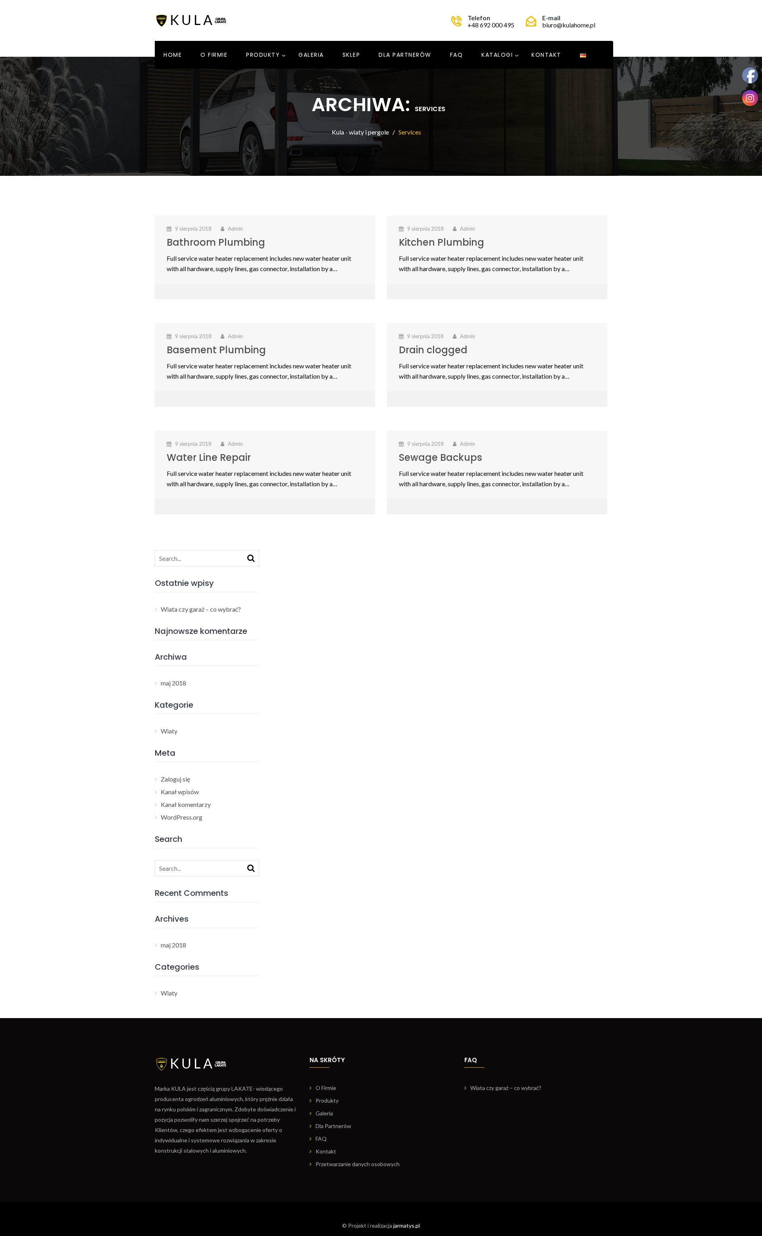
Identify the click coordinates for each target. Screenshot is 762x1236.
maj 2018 (173, 683)
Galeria (311, 55)
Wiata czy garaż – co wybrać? (201, 609)
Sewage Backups (440, 457)
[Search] (251, 557)
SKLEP (351, 55)
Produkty (263, 55)
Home (173, 55)
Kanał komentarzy (186, 804)
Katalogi (497, 55)
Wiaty (169, 731)
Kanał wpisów (180, 791)
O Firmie (213, 55)
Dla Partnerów (405, 55)
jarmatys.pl (406, 1225)
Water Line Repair (209, 457)
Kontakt (546, 55)
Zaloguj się (175, 779)
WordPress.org (181, 817)
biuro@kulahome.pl (568, 25)
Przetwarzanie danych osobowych (358, 1164)
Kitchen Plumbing (441, 242)
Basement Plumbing (216, 349)
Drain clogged (433, 349)
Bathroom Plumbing (216, 242)
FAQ (456, 55)
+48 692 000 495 (491, 25)
